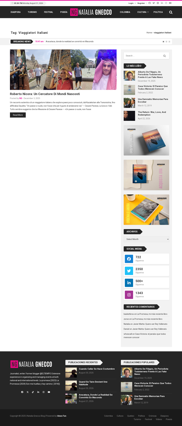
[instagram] (166, 3)
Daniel (126, 329)
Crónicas (153, 416)
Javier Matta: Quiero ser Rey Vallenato (150, 324)
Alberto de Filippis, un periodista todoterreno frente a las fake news (150, 75)
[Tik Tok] (158, 3)
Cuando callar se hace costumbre (97, 369)
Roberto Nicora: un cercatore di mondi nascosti (45, 94)
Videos (159, 419)
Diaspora (15, 12)
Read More (18, 115)
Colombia (125, 12)
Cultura (141, 12)
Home (149, 32)
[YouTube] (170, 3)
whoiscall (128, 334)
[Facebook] (149, 3)
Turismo (32, 12)
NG (20, 98)
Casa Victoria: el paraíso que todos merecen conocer (153, 87)
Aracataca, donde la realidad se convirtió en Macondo (70, 41)
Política (158, 12)
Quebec (130, 416)
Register (141, 3)
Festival (48, 12)
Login (131, 3)
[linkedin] (162, 3)
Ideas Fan (61, 416)
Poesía (63, 12)
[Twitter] (154, 3)
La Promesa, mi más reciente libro (152, 314)
